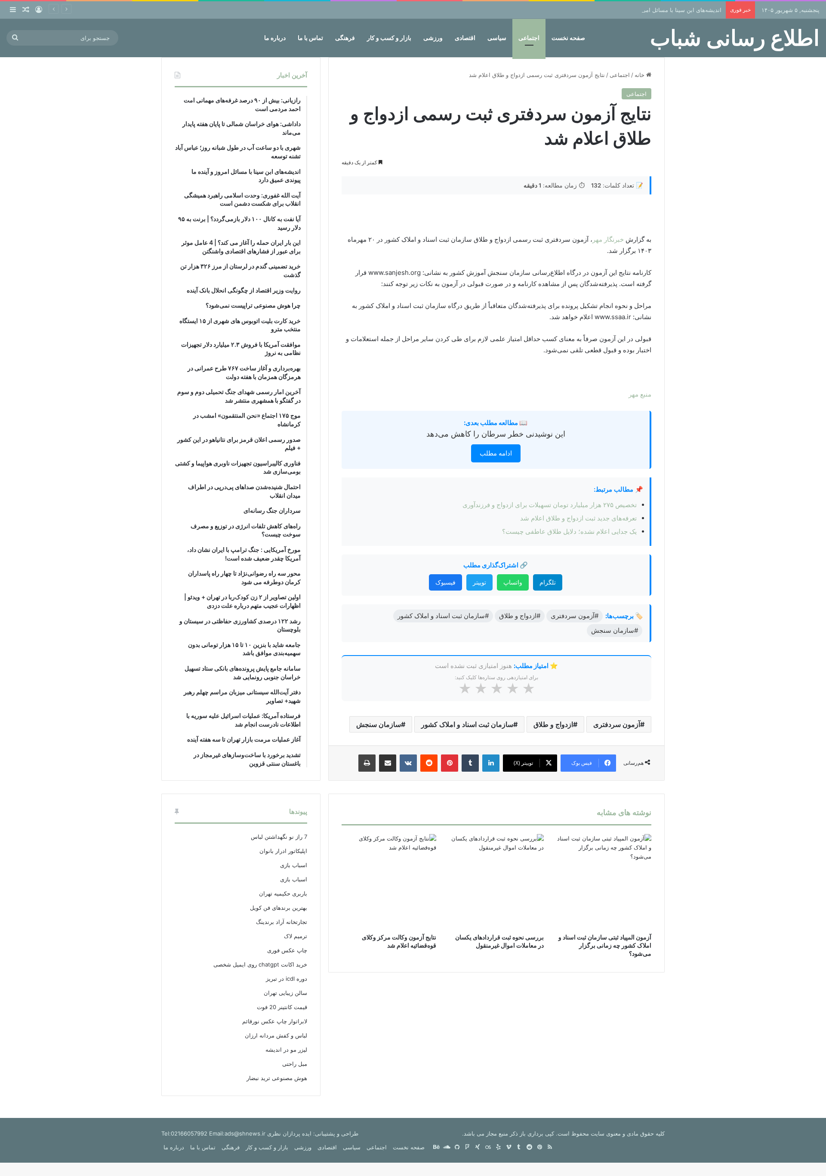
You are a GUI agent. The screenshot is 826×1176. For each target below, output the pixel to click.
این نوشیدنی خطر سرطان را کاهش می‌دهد (495, 433)
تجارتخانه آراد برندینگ (281, 921)
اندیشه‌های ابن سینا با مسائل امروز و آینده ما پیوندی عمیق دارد (645, 9)
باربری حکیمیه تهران (283, 893)
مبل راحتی (294, 1063)
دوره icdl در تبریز (286, 978)
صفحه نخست (568, 37)
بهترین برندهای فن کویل (278, 907)
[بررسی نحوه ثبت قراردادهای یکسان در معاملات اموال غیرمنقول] (496, 881)
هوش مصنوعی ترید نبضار (277, 1077)
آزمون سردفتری (616, 724)
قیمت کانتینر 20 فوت (282, 1007)
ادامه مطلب (496, 453)
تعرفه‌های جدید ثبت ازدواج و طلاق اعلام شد (578, 518)
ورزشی (433, 37)
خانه (640, 74)
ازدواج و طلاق (553, 724)
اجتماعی (528, 37)
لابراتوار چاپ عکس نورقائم (274, 1021)
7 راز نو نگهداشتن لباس (279, 836)
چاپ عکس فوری (287, 950)
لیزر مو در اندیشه (286, 1049)
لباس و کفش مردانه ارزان (276, 1035)
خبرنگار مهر (608, 239)
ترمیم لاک (295, 936)
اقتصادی (465, 37)
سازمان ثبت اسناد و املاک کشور (467, 724)
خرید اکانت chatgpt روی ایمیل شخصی (260, 964)
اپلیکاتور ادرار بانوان (283, 850)
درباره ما (275, 37)
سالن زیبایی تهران (285, 992)
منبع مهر (640, 394)
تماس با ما (310, 37)
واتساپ (512, 582)
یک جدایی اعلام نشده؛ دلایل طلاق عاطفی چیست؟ (569, 531)
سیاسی (496, 37)
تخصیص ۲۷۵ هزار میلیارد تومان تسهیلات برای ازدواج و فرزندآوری (549, 505)
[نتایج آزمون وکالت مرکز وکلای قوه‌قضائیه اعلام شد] (389, 881)
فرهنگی (345, 37)
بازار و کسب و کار (389, 37)
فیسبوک (445, 582)
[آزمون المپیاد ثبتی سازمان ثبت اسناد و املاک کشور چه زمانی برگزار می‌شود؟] (604, 881)
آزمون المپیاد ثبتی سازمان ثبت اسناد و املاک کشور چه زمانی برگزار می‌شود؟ (604, 945)
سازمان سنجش (378, 724)
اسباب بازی (293, 865)
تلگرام (547, 582)
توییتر (479, 582)
